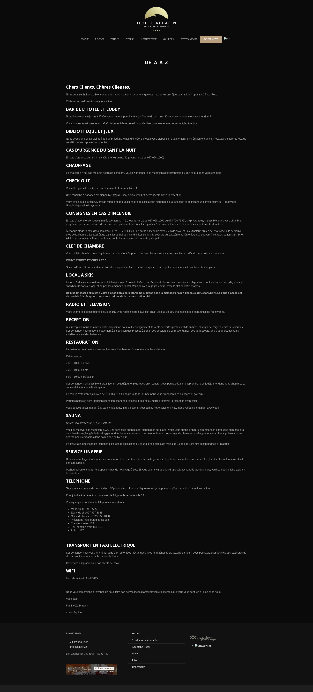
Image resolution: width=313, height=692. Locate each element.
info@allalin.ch (79, 646)
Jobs (134, 660)
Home (85, 39)
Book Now (211, 39)
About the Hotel (141, 646)
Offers (130, 39)
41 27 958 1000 (79, 642)
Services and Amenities (145, 640)
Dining (115, 39)
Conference (149, 39)
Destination (189, 39)
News (135, 653)
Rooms (99, 39)
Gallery (168, 39)
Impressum (138, 666)
